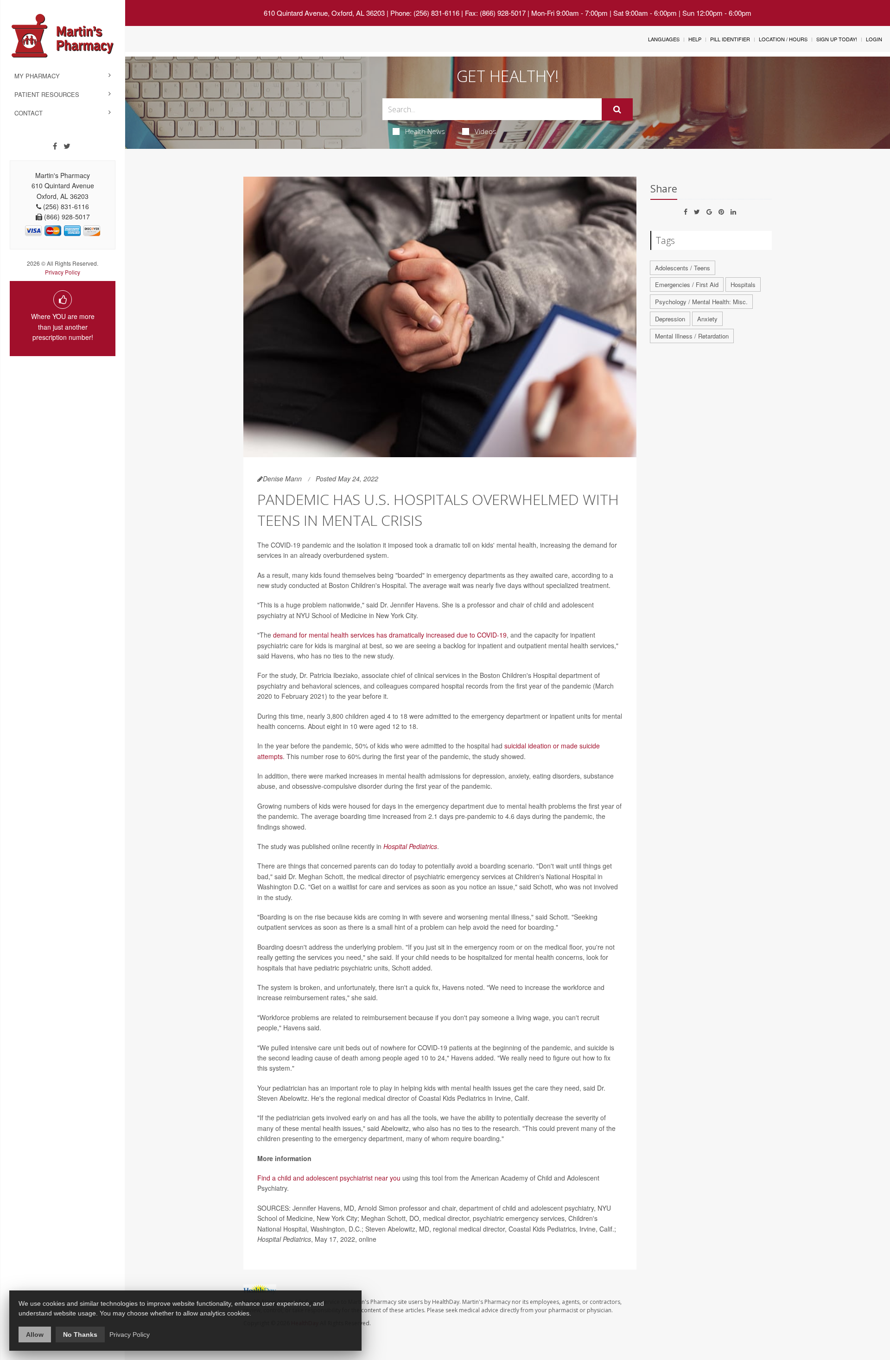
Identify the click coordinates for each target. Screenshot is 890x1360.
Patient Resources (46, 94)
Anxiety (707, 318)
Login (874, 39)
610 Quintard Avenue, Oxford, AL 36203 (324, 13)
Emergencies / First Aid (686, 284)
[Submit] (617, 109)
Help (694, 39)
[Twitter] (67, 146)
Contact (28, 113)
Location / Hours (783, 39)
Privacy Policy (62, 272)
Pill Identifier (730, 39)
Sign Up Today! (836, 39)
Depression (670, 318)
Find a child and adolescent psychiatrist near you (328, 1177)
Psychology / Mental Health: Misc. (701, 301)
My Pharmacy (37, 75)
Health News (425, 131)
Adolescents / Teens (682, 267)
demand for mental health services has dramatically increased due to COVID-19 (390, 634)
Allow (35, 1334)
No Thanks (80, 1334)
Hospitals (743, 284)
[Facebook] (55, 146)
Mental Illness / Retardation (692, 336)
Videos (485, 131)
